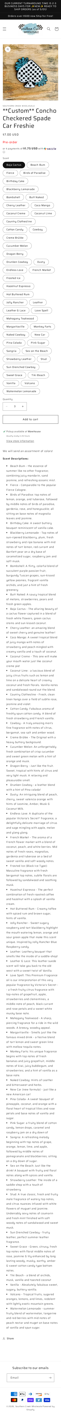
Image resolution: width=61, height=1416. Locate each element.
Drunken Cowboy (17, 262)
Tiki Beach (38, 375)
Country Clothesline (19, 221)
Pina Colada (14, 343)
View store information (20, 441)
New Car (40, 335)
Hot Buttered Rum (18, 294)
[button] (4, 29)
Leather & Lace (16, 310)
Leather (38, 302)
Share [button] (10, 1338)
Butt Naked (36, 197)
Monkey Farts (42, 326)
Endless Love (15, 270)
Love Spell (41, 310)
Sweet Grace (14, 375)
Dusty (41, 262)
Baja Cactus (14, 165)
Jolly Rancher (15, 302)
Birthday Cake (15, 181)
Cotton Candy (15, 229)
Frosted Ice (13, 278)
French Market (42, 270)
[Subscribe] (50, 1377)
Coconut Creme (16, 213)
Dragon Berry (15, 254)
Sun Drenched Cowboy (21, 367)
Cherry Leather (16, 205)
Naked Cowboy (16, 335)
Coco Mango (42, 205)
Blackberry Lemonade (20, 189)
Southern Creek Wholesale (28, 1406)
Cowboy (38, 229)
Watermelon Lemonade (21, 391)
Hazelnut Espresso (18, 286)
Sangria (11, 351)
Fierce (10, 173)
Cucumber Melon (17, 246)
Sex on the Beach (37, 351)
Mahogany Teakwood (20, 318)
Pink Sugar (38, 343)
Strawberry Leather (19, 359)
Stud (44, 359)
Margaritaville (15, 326)
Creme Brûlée (15, 238)
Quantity (8, 399)
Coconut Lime (43, 213)
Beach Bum (37, 165)
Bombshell (13, 197)
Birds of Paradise (34, 173)
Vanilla (10, 383)
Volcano (30, 383)
